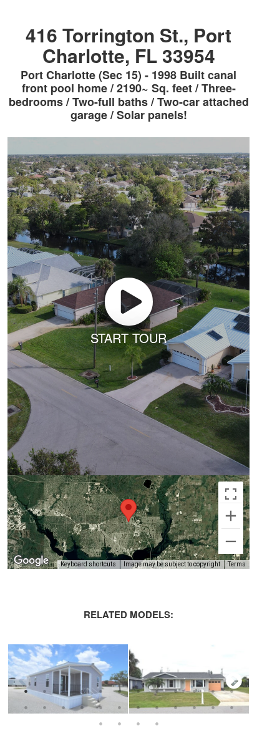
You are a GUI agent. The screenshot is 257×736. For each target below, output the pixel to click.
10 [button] (194, 691)
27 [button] (138, 723)
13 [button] (25, 707)
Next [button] (234, 680)
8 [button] (156, 691)
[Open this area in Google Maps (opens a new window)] (31, 561)
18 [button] (119, 707)
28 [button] (156, 723)
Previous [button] (23, 680)
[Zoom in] (230, 515)
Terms (237, 564)
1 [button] (25, 691)
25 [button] (100, 723)
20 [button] (156, 707)
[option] (67, 680)
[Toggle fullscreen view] (230, 494)
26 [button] (119, 723)
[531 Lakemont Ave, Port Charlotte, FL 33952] (189, 680)
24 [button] (231, 707)
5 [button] (100, 691)
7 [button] (138, 691)
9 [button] (175, 691)
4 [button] (81, 691)
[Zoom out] (230, 541)
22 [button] (194, 707)
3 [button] (63, 691)
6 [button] (119, 691)
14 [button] (44, 707)
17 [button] (100, 707)
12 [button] (231, 691)
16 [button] (81, 707)
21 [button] (175, 707)
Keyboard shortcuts (88, 564)
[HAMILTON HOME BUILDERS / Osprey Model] (67, 680)
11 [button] (212, 691)
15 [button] (63, 707)
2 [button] (44, 691)
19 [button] (138, 707)
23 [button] (212, 707)
